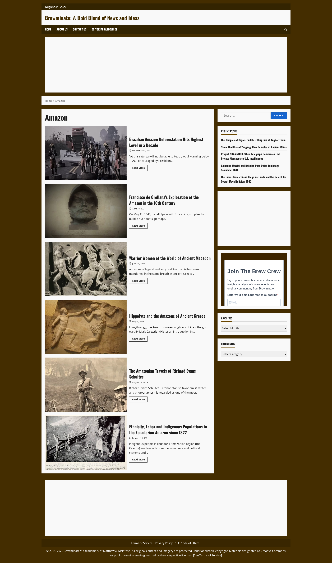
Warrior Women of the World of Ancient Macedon (86, 269)
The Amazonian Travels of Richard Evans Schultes (86, 385)
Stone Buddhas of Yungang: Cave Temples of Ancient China (254, 147)
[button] (285, 29)
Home (48, 29)
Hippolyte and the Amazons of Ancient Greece (86, 327)
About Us (62, 29)
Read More (139, 168)
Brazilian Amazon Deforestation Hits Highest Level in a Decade (86, 153)
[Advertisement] (152, 65)
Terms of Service (142, 543)
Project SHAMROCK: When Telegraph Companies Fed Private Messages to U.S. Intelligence (250, 156)
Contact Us (79, 29)
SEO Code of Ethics (187, 543)
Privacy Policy (164, 543)
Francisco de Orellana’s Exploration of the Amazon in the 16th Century (86, 211)
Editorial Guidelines (104, 29)
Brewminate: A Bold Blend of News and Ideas (92, 18)
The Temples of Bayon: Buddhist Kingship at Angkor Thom (253, 140)
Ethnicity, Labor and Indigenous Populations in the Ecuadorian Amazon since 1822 (86, 442)
